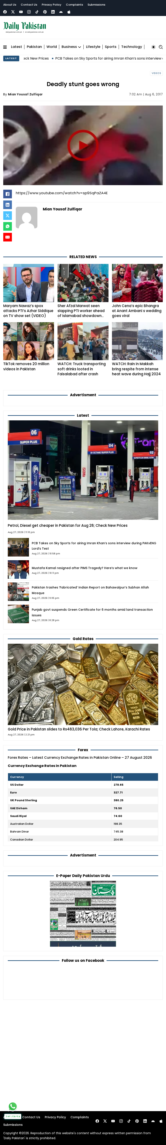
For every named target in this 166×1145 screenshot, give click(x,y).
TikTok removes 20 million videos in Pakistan (26, 366)
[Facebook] (5, 12)
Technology (131, 47)
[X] (7, 215)
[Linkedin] (53, 12)
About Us (9, 5)
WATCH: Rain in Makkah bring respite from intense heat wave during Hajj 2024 (136, 369)
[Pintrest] (45, 12)
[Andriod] (61, 12)
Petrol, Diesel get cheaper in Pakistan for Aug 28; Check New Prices (68, 525)
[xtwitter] (13, 12)
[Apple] (69, 12)
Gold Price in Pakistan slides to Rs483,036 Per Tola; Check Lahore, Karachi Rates (79, 729)
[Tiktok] (37, 12)
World (51, 47)
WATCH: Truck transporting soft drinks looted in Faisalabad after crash (81, 369)
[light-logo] (25, 27)
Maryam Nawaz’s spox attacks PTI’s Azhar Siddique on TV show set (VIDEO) (28, 311)
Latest (16, 47)
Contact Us (29, 5)
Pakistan (34, 47)
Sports (111, 47)
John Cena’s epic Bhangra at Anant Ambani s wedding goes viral (136, 311)
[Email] (7, 237)
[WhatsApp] (7, 226)
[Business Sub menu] (79, 47)
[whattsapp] (12, 1106)
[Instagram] (29, 12)
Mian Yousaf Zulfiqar (25, 94)
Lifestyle (93, 47)
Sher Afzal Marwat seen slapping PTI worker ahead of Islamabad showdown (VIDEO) (81, 313)
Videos (156, 73)
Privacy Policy (51, 5)
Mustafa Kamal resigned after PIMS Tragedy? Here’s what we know (84, 568)
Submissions (96, 5)
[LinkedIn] (7, 204)
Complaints (74, 5)
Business (69, 47)
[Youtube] (21, 12)
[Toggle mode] (153, 47)
